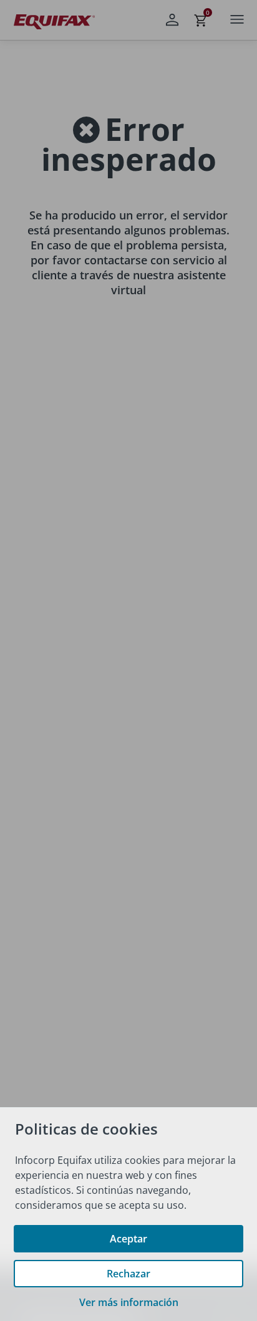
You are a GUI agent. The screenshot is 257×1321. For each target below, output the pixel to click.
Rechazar (128, 1273)
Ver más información (128, 1302)
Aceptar (128, 1239)
